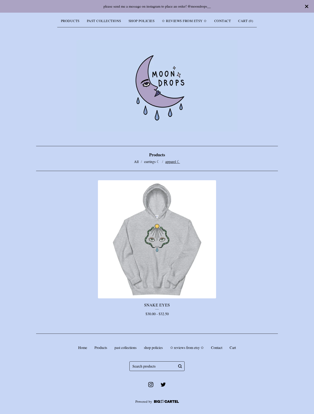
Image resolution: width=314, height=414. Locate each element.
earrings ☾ (152, 161)
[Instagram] (151, 384)
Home (82, 347)
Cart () (245, 20)
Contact (222, 20)
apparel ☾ (172, 161)
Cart (233, 347)
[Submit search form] (180, 366)
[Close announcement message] (306, 6)
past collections (104, 20)
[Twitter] (163, 384)
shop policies (141, 20)
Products (70, 20)
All (136, 161)
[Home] (157, 86)
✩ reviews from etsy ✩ (184, 20)
